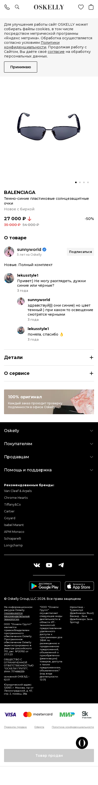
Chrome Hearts (16, 498)
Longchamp (13, 545)
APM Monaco (14, 532)
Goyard (9, 518)
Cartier (9, 511)
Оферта (39, 727)
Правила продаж (15, 727)
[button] (76, 182)
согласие (56, 51)
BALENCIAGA (19, 192)
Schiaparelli (12, 538)
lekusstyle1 (27, 275)
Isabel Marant (14, 525)
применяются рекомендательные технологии (17, 616)
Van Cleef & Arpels (18, 491)
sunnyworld (29, 249)
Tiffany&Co (12, 504)
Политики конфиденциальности (32, 44)
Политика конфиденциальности (73, 727)
